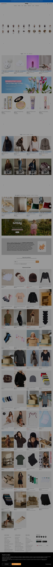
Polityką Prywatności (4, 560)
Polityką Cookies (44, 559)
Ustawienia (6, 564)
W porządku (16, 564)
